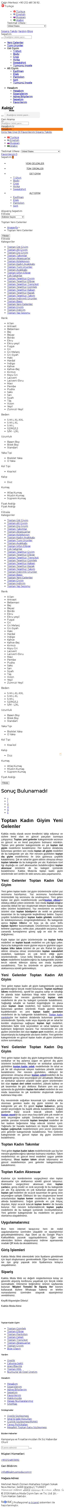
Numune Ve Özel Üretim (22, 1372)
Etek (16, 74)
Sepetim (18, 99)
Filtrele (5, 783)
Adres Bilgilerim (23, 96)
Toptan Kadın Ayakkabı (21, 264)
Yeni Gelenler (15, 42)
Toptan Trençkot (17, 1340)
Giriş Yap (6, 132)
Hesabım (18, 90)
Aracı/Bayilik (14, 1366)
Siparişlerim (20, 93)
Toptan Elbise (15, 1331)
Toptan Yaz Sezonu (18, 312)
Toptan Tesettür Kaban (21, 289)
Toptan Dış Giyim (17, 252)
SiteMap (12, 1403)
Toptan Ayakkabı (17, 269)
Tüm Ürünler (15, 45)
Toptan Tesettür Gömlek (22, 287)
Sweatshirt (19, 62)
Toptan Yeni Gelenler (20, 304)
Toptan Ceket (15, 1337)
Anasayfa (12, 227)
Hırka (16, 59)
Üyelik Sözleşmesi (18, 1416)
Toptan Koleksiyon (18, 261)
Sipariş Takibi (9, 31)
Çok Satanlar (14, 275)
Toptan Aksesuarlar (18, 258)
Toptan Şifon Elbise (19, 272)
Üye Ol (16, 132)
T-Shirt (17, 51)
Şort (15, 79)
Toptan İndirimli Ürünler (22, 298)
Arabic (20, 20)
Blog (30, 31)
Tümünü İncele (22, 65)
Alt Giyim (34, 193)
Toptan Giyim (15, 307)
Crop (16, 56)
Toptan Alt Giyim (17, 249)
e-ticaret (34, 1502)
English (20, 14)
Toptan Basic (15, 301)
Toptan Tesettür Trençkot (23, 284)
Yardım (22, 31)
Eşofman (18, 71)
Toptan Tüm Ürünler (19, 267)
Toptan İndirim (16, 310)
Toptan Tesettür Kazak (21, 292)
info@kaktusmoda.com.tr (16, 1472)
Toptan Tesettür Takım (21, 295)
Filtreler (5, 236)
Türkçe (20, 11)
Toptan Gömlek (16, 1328)
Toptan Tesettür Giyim (21, 278)
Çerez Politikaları (17, 1424)
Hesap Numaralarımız (20, 1401)
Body (16, 54)
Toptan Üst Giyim (17, 247)
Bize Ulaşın (14, 1348)
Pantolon (18, 77)
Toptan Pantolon (17, 1334)
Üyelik (11, 1360)
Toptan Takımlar (17, 255)
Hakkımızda (14, 1398)
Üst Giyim (35, 173)
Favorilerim (20, 102)
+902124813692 (10, 1460)
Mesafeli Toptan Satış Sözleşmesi (27, 1427)
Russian (21, 17)
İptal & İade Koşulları (19, 1418)
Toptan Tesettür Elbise (21, 281)
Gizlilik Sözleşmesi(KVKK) (22, 1421)
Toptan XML (14, 1369)
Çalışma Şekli (15, 1363)
